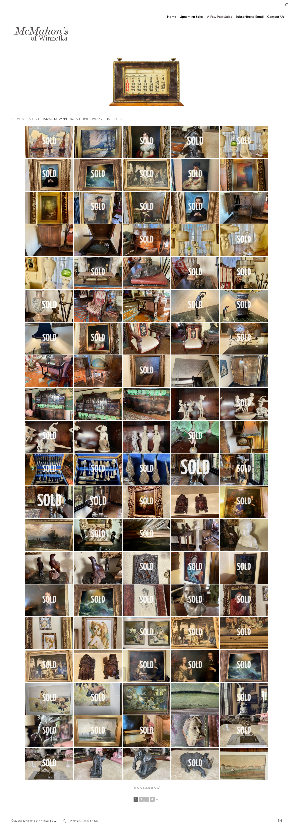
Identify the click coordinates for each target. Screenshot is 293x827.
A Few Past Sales (219, 16)
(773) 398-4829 (88, 820)
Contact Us (275, 16)
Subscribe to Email (250, 16)
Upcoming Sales (192, 16)
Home (171, 16)
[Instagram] (286, 5)
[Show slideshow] (146, 787)
